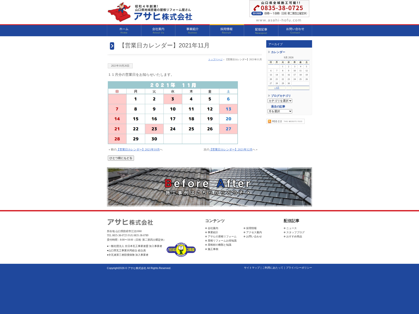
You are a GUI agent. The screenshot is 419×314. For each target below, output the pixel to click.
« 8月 (276, 87)
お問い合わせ (295, 30)
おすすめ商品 (294, 236)
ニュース (291, 228)
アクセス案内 (254, 232)
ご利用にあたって (272, 267)
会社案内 (158, 30)
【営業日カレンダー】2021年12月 (230, 149)
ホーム (124, 30)
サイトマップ (252, 267)
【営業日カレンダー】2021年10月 (138, 149)
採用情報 (227, 30)
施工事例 (213, 249)
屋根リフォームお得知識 (222, 240)
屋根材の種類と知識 (219, 244)
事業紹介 (192, 30)
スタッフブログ (295, 232)
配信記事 (261, 30)
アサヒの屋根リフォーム (222, 236)
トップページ (215, 59)
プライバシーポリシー (299, 267)
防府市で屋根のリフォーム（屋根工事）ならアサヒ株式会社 (149, 12)
